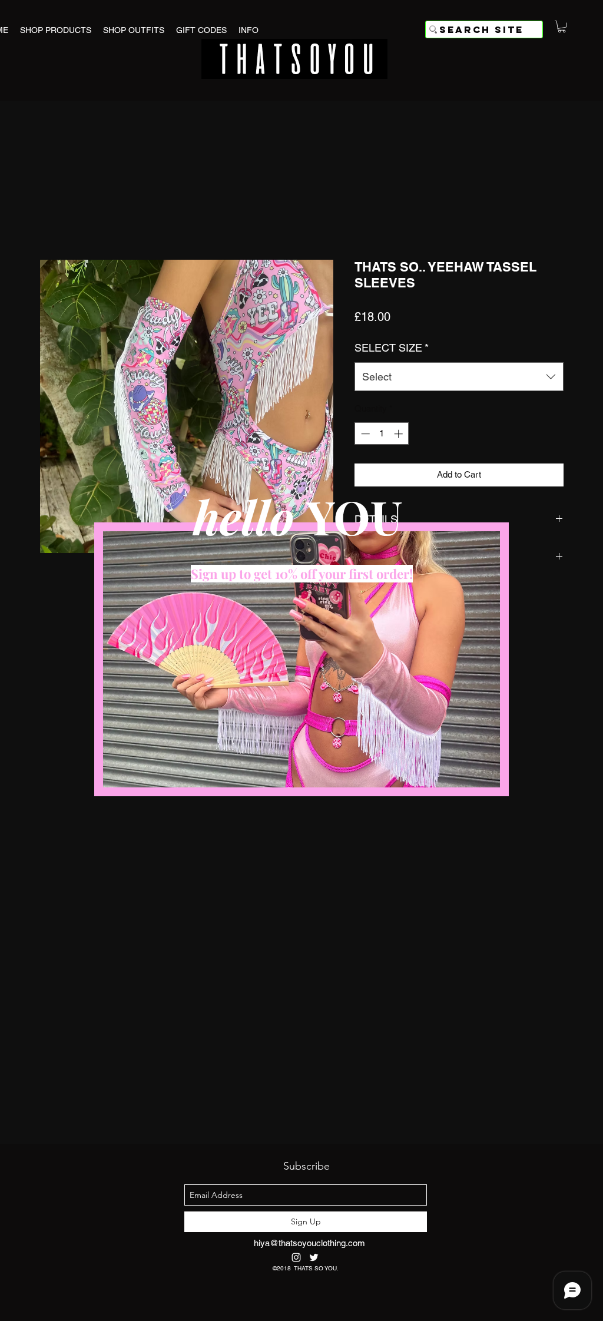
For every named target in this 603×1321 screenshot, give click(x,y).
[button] (486, 545)
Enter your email (177, 706)
